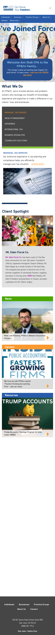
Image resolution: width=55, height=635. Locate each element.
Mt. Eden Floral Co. (14, 257)
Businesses (24, 604)
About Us (46, 17)
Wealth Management (15, 118)
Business (17, 17)
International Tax (14, 129)
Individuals (5, 17)
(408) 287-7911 (27, 626)
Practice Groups (32, 17)
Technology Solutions (16, 140)
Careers (4, 20)
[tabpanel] (27, 52)
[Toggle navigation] (50, 8)
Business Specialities (15, 135)
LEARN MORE (37, 164)
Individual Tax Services (16, 112)
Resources (14, 20)
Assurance (10, 123)
